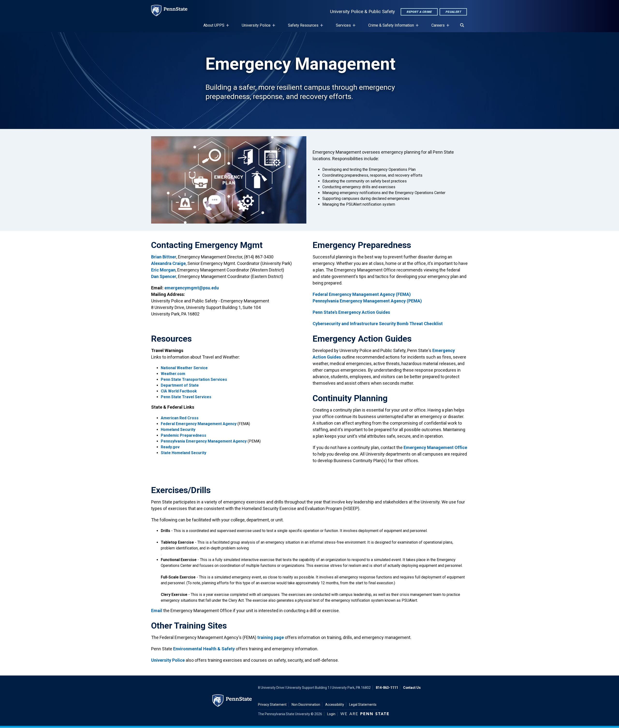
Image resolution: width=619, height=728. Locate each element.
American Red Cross (180, 418)
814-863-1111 (387, 688)
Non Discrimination (306, 704)
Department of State (180, 385)
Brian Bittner (163, 256)
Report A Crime (419, 12)
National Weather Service (184, 368)
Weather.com (173, 373)
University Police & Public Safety (362, 11)
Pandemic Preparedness (183, 435)
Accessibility (334, 704)
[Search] (462, 25)
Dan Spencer (163, 276)
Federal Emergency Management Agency (198, 423)
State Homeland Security (183, 452)
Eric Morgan (163, 269)
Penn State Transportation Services (194, 379)
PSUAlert (453, 12)
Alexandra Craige (168, 263)
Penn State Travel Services (186, 397)
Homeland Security (178, 429)
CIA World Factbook (179, 391)
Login (331, 714)
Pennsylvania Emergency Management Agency (204, 441)
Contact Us (412, 688)
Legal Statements (362, 704)
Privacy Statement (272, 704)
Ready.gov (170, 447)
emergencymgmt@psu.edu (191, 287)
